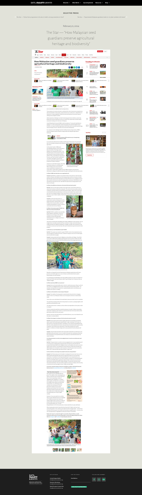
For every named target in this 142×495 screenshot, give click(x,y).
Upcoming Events (88, 2)
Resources (98, 2)
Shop (106, 2)
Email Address (74, 478)
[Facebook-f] (94, 480)
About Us (65, 2)
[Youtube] (104, 480)
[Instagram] (99, 480)
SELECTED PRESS (71, 13)
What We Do (75, 2)
